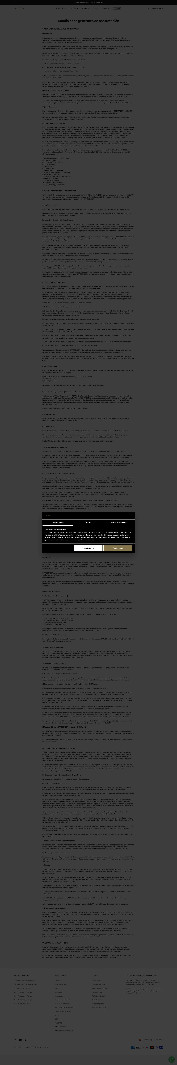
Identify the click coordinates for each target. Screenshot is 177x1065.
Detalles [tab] (88, 522)
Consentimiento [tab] (58, 522)
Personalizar (87, 548)
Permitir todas (118, 548)
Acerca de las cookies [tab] (119, 522)
